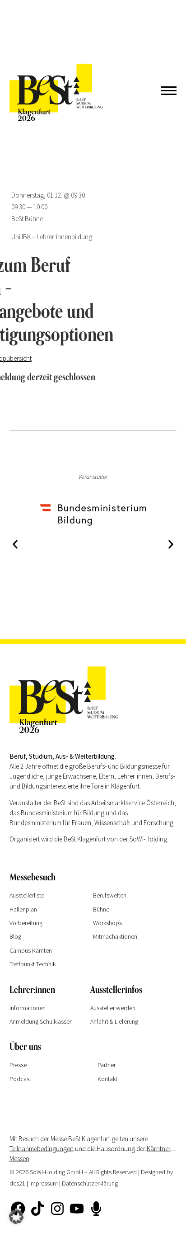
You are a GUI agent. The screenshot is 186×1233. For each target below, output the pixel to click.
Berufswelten (109, 895)
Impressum (43, 1183)
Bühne (101, 909)
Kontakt (107, 1079)
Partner (107, 1065)
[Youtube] (76, 1208)
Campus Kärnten (30, 950)
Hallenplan (23, 909)
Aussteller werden (112, 1008)
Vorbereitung (25, 923)
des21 (17, 1183)
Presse (18, 1065)
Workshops (107, 923)
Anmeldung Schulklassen (41, 1021)
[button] (15, 544)
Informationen (27, 1008)
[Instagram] (56, 1208)
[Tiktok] (37, 1208)
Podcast (20, 1079)
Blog (15, 936)
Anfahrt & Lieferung (114, 1021)
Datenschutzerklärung (90, 1183)
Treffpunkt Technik (32, 964)
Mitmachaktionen (115, 936)
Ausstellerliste (26, 895)
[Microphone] (96, 1208)
